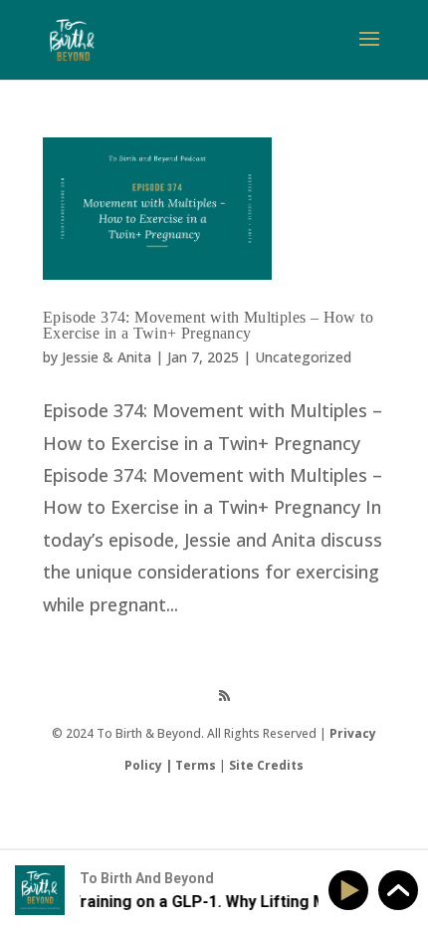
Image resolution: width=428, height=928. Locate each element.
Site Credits (266, 765)
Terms (195, 765)
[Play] (351, 890)
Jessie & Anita (106, 357)
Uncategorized (303, 357)
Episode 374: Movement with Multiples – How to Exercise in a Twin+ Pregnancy (208, 325)
